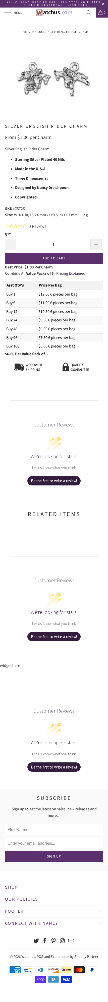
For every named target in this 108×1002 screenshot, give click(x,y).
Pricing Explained (70, 273)
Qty (8, 234)
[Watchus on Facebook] (45, 941)
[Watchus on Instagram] (62, 941)
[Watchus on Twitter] (36, 941)
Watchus (28, 956)
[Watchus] (54, 13)
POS (40, 956)
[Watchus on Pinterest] (54, 941)
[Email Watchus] (71, 941)
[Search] (90, 12)
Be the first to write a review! (54, 480)
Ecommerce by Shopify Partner (74, 956)
